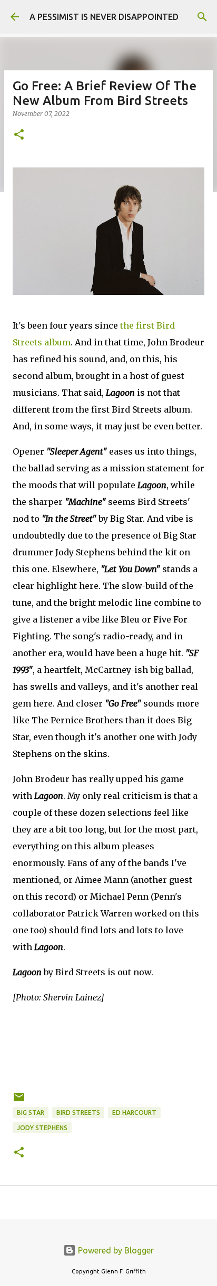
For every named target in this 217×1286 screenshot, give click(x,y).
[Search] (202, 16)
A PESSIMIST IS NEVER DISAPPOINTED (104, 17)
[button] (19, 135)
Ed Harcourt (134, 1112)
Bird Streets (78, 1112)
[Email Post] (19, 1101)
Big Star (30, 1112)
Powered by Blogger (115, 1250)
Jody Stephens (42, 1127)
